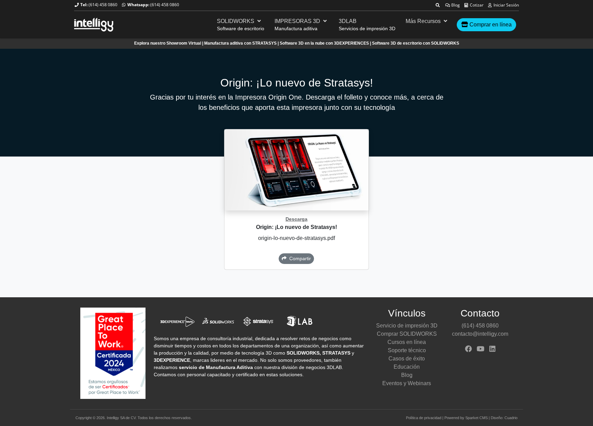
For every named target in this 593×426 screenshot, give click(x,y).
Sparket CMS (476, 418)
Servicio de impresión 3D (407, 326)
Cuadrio (511, 418)
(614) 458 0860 (103, 5)
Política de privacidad (423, 418)
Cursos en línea (406, 342)
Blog (455, 5)
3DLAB (348, 21)
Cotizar (476, 5)
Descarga (296, 219)
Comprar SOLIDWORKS (407, 334)
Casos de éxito (406, 358)
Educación (407, 367)
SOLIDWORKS (236, 21)
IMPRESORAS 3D (298, 21)
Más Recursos (424, 21)
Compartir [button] (299, 258)
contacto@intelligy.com (480, 334)
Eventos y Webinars (406, 383)
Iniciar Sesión (505, 5)
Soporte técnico (407, 350)
